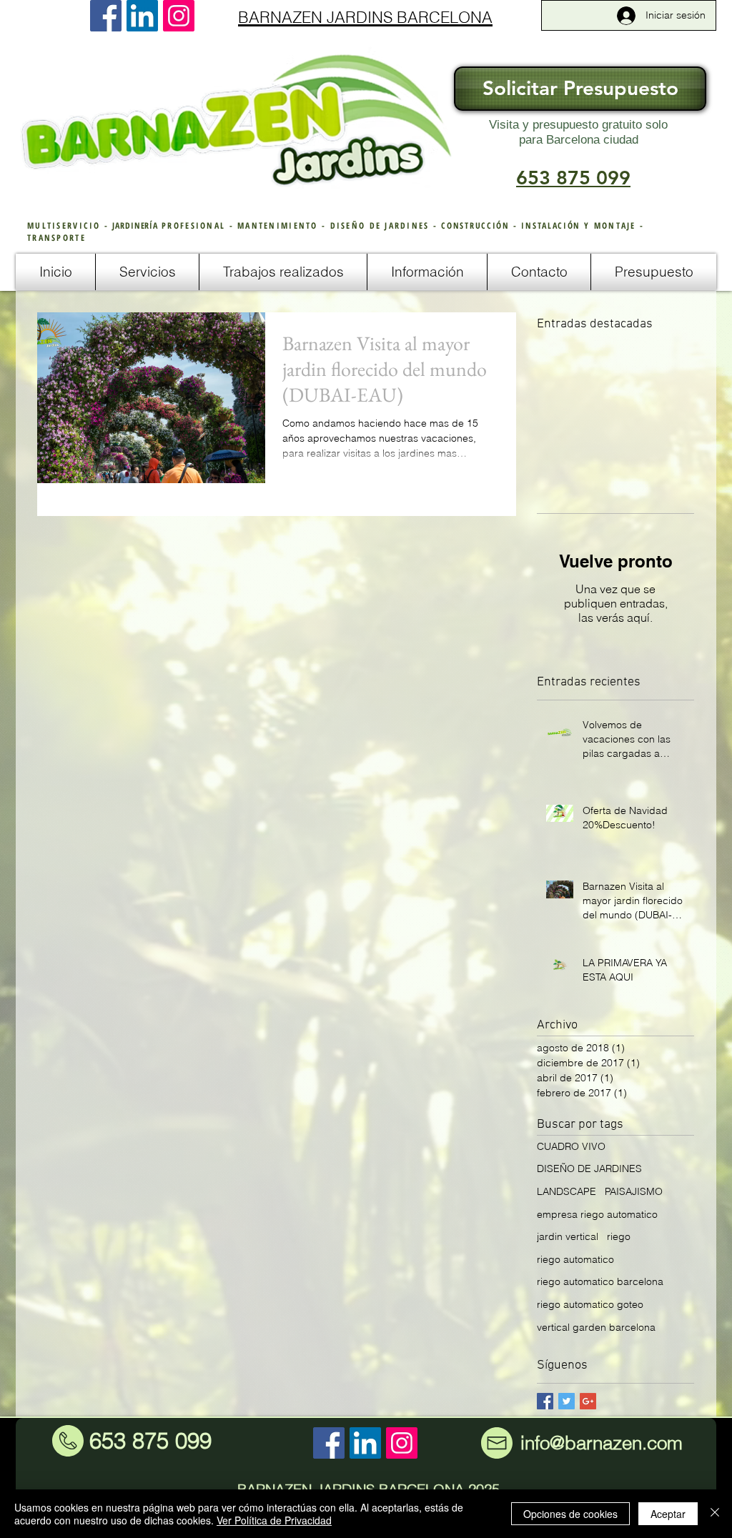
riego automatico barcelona (600, 1281)
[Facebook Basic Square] (545, 1401)
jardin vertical (567, 1236)
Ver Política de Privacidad (274, 1520)
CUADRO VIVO (571, 1146)
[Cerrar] (714, 1514)
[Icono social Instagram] (178, 15)
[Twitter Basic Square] (566, 1401)
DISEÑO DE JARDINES (589, 1168)
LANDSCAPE (566, 1191)
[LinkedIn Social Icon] (142, 15)
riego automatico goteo (590, 1304)
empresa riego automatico (597, 1214)
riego (618, 1236)
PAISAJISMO (634, 1191)
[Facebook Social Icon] (106, 15)
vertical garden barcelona (596, 1327)
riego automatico (575, 1259)
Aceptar (668, 1514)
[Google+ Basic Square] (588, 1401)
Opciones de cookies (570, 1514)
